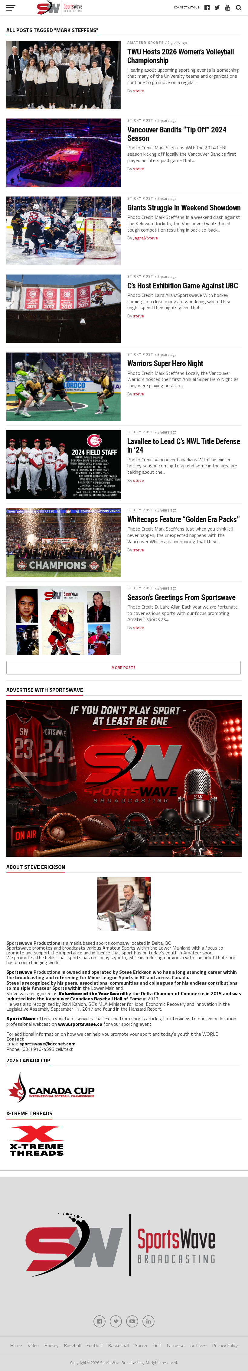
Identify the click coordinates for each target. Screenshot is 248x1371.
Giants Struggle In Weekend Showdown (184, 207)
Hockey (51, 1345)
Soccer (141, 1345)
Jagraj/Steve (145, 238)
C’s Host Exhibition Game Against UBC (182, 285)
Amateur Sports (145, 42)
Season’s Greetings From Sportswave (181, 597)
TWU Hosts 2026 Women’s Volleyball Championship (180, 55)
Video (33, 1345)
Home (16, 1345)
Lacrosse (175, 1345)
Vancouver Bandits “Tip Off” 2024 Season (177, 133)
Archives (198, 1345)
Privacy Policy (225, 1345)
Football (94, 1345)
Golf (157, 1345)
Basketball (118, 1345)
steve (138, 90)
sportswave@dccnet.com (47, 1043)
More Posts (123, 667)
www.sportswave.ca (80, 1024)
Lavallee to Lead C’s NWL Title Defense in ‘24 (183, 445)
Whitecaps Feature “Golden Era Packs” (183, 519)
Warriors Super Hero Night (165, 363)
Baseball (72, 1345)
